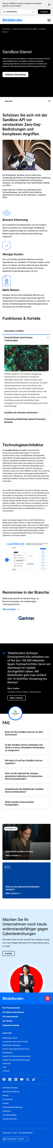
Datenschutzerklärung (10, 1078)
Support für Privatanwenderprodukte (16, 1043)
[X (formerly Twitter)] (9, 1065)
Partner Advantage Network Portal (15, 1035)
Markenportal (7, 1039)
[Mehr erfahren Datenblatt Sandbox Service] (26, 828)
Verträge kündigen (9, 1101)
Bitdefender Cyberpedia (11, 1032)
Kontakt (5, 1090)
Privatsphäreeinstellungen (12, 1093)
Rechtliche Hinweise (10, 1074)
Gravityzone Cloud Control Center (15, 1028)
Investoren (6, 1050)
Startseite (6, 29)
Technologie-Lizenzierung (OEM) (24, 29)
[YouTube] (21, 1065)
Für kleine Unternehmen (13, 999)
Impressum (6, 1097)
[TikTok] (33, 1065)
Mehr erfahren (26, 867)
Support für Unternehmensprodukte (16, 1046)
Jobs (4, 1054)
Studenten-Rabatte (10, 1012)
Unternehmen (7, 1086)
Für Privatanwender (11, 994)
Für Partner (7, 1007)
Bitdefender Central (9, 1024)
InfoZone (5, 1057)
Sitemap (5, 1082)
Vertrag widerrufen (9, 1105)
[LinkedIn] (15, 1065)
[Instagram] (27, 1065)
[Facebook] (3, 1065)
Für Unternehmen (10, 1003)
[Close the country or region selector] (49, 5)
